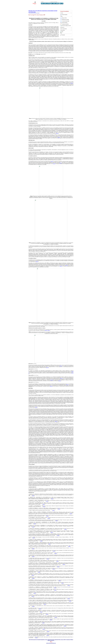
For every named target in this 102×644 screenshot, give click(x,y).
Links (33, 495)
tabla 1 (49, 330)
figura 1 (57, 133)
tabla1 (36, 407)
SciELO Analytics (64, 14)
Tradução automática (65, 24)
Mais (62, 31)
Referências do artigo (65, 19)
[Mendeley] (61, 31)
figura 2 (52, 161)
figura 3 (54, 163)
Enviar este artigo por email (66, 25)
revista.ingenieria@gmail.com (51, 643)
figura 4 (61, 266)
